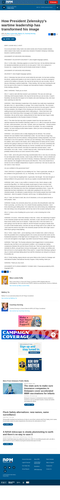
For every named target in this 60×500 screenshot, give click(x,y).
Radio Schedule (50, 459)
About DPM (36, 459)
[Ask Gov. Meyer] (30, 364)
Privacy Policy (5, 476)
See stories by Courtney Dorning (20, 311)
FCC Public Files (26, 465)
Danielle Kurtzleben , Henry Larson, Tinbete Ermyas (15, 437)
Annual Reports (25, 469)
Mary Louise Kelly (12, 33)
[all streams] (58, 7)
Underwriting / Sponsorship (37, 463)
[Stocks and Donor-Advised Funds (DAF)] (30, 321)
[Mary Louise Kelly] (4, 280)
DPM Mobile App (38, 469)
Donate (54, 2)
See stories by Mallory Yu (9, 298)
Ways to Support (50, 462)
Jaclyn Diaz (5, 417)
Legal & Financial (26, 462)
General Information (26, 459)
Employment (49, 465)
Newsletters (37, 466)
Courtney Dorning (30, 33)
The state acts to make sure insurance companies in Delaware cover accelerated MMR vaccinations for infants (39, 390)
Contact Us (48, 469)
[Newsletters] (30, 348)
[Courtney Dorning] (4, 307)
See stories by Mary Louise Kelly (19, 285)
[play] (4, 7)
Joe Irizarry (26, 396)
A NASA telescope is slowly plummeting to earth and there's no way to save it (28, 433)
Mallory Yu (21, 33)
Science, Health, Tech (29, 383)
